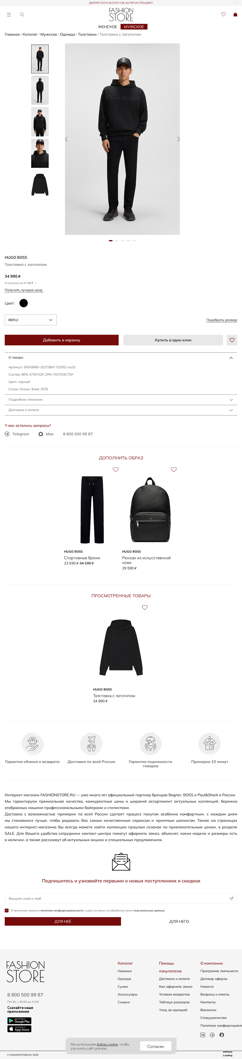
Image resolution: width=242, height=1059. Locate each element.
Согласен (155, 1046)
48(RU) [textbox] (13, 320)
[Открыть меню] (9, 14)
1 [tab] (121, 574)
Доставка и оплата (24, 410)
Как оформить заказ (175, 986)
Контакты (208, 1002)
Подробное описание (26, 399)
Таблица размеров (174, 1002)
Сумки (123, 986)
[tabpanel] (122, 139)
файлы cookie (107, 1043)
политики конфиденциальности (61, 910)
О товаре (16, 357)
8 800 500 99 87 (78, 434)
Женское (107, 26)
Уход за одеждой (173, 1010)
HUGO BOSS (16, 257)
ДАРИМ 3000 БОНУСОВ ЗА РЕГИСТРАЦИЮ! (121, 3)
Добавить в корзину (61, 340)
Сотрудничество (213, 1018)
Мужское (134, 26)
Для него (179, 921)
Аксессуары (127, 994)
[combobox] (31, 319)
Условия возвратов (174, 994)
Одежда (124, 979)
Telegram (20, 434)
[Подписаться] (231, 898)
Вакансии (208, 1010)
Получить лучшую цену (24, 290)
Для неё (63, 921)
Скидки (124, 1002)
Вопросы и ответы (214, 994)
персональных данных (149, 910)
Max (50, 434)
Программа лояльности (219, 971)
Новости (207, 986)
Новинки (125, 971)
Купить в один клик (173, 340)
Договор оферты (213, 979)
